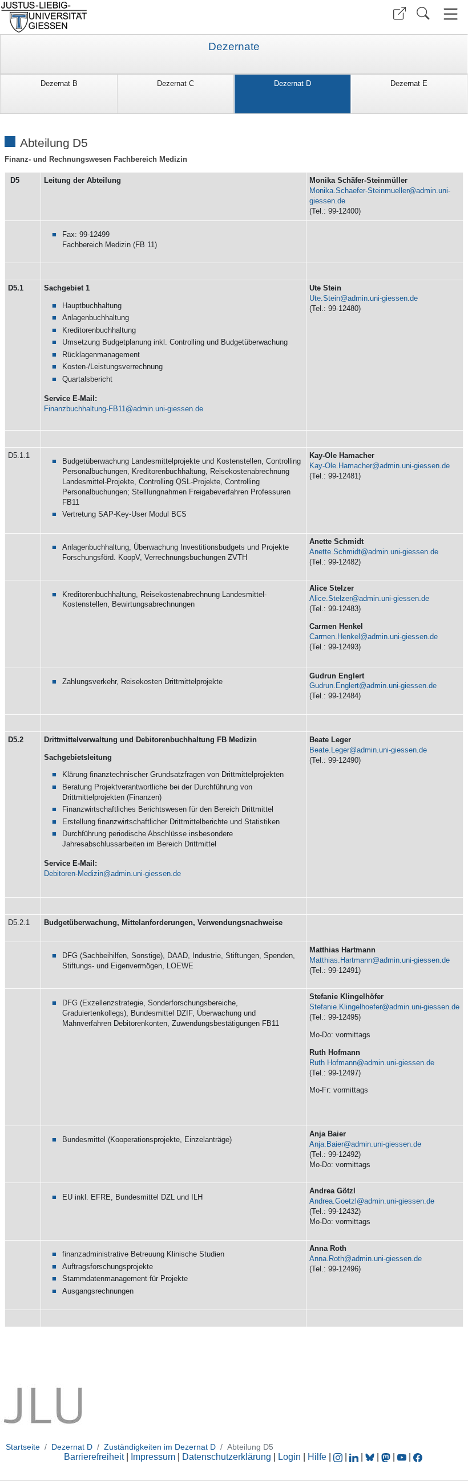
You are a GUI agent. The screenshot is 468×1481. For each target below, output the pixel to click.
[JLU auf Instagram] (339, 1457)
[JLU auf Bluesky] (371, 1457)
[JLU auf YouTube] (401, 1457)
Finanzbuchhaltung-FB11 (85, 408)
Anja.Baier (326, 1144)
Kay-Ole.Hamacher (340, 465)
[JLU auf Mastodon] (387, 1457)
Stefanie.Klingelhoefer (345, 1007)
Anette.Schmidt (335, 551)
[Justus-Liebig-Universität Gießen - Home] (115, 17)
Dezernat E (408, 83)
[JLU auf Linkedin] (355, 1457)
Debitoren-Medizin (73, 873)
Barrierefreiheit (94, 1457)
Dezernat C (175, 83)
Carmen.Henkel (334, 636)
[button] (399, 13)
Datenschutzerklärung (226, 1457)
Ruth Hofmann (333, 1062)
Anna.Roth (326, 1258)
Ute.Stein (324, 298)
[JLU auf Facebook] (417, 1457)
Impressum (153, 1457)
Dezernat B (59, 83)
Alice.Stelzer (330, 598)
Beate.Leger (329, 750)
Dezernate (234, 47)
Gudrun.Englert (334, 685)
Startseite (23, 1446)
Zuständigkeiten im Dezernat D (160, 1446)
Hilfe (317, 1457)
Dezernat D (292, 83)
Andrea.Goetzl (333, 1201)
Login (290, 1457)
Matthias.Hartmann (340, 960)
